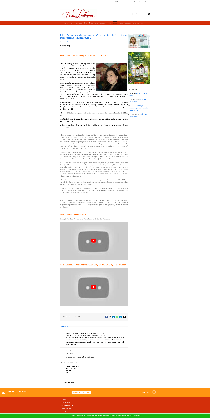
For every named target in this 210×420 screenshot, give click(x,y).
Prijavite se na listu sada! (81, 392)
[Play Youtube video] (94, 241)
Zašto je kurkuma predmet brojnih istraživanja (138, 108)
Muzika (79, 41)
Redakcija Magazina (65, 41)
